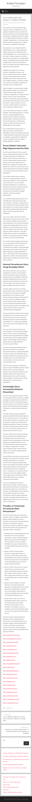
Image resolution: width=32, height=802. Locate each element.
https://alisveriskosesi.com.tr (11, 653)
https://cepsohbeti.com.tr (10, 649)
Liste (4, 779)
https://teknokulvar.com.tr (10, 688)
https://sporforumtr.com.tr (10, 678)
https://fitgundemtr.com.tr (10, 674)
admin (22, 22)
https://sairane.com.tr (9, 667)
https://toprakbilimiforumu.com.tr (12, 638)
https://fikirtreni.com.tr (9, 660)
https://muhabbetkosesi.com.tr (11, 663)
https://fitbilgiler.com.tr (9, 681)
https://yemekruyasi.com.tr (10, 695)
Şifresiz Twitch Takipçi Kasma (11, 787)
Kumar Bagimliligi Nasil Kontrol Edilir (13, 764)
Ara (4, 740)
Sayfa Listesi (6, 784)
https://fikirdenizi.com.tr (9, 656)
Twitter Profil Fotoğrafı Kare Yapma (12, 792)
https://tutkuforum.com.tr (10, 692)
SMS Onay (6, 789)
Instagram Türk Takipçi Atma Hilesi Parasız (14, 777)
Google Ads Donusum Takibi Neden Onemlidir (15, 753)
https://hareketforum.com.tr (10, 703)
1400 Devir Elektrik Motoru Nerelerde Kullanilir (15, 756)
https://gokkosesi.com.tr (9, 646)
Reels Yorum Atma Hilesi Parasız (12, 782)
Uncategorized (9, 708)
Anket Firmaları (16, 3)
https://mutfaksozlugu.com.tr (11, 699)
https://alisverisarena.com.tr (10, 642)
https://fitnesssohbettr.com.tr (11, 671)
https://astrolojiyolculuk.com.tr (11, 635)
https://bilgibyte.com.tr (9, 685)
